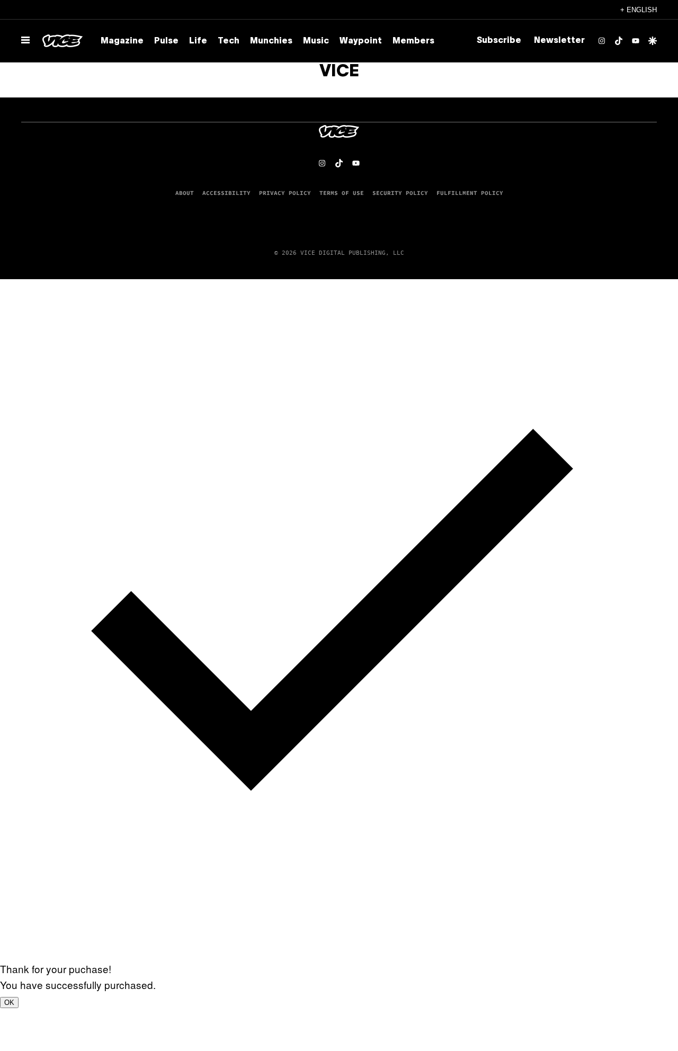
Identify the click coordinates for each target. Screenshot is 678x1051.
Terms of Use (341, 193)
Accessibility (226, 193)
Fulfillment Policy (469, 193)
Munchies (271, 41)
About (184, 193)
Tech (228, 41)
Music (316, 41)
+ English (638, 10)
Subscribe (499, 40)
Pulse (166, 41)
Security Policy (400, 193)
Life (198, 41)
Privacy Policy (285, 193)
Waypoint (361, 41)
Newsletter (559, 40)
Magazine (122, 41)
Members (413, 41)
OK (9, 1003)
